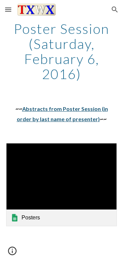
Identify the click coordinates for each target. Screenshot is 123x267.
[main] (61, 51)
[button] (8, 9)
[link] (61, 184)
